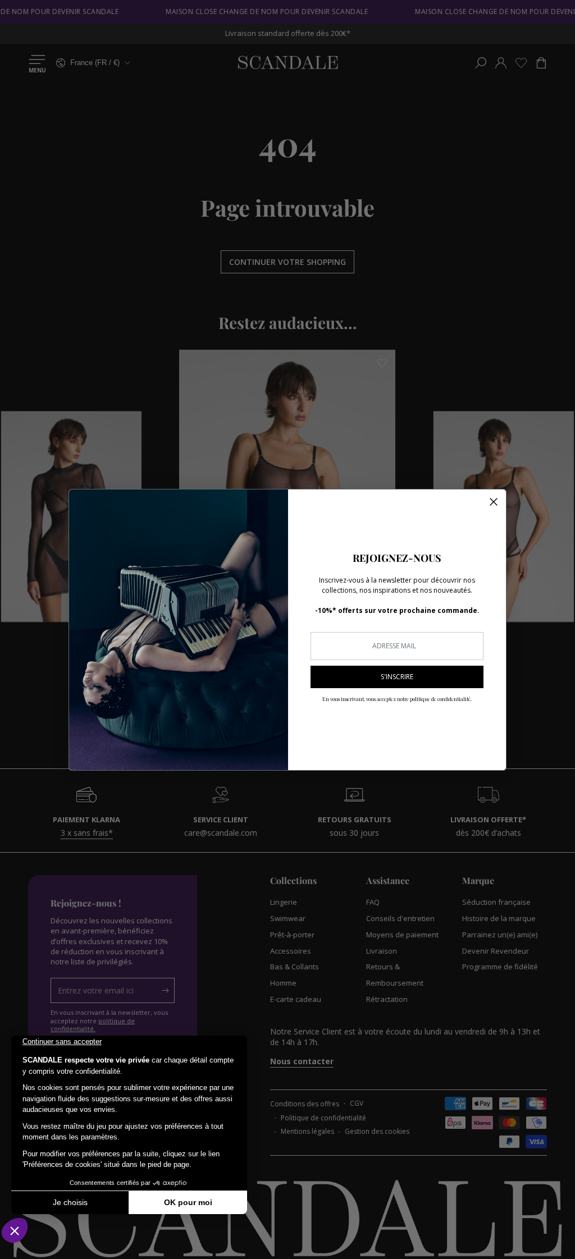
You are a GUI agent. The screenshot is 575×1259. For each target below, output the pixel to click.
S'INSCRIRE (397, 676)
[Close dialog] (493, 501)
